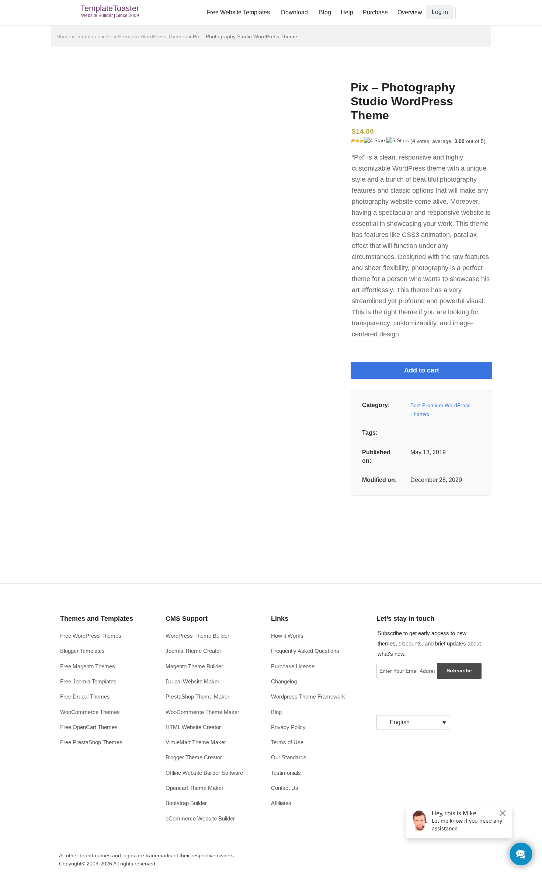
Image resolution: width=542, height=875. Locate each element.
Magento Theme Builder (194, 666)
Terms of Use (287, 742)
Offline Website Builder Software (204, 773)
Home (63, 36)
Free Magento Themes (87, 666)
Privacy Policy (288, 727)
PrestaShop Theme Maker (197, 696)
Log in (440, 12)
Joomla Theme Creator (193, 651)
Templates (88, 36)
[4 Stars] (375, 140)
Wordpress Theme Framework (308, 696)
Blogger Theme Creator (194, 757)
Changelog (284, 681)
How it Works (287, 636)
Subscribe (459, 670)
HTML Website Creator (193, 727)
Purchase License (293, 666)
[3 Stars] (361, 141)
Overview (409, 12)
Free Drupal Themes (85, 696)
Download (294, 12)
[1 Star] (353, 141)
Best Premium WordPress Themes (146, 36)
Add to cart (421, 370)
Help (347, 12)
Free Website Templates (238, 12)
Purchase (375, 12)
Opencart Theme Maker (194, 788)
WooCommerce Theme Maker (202, 712)
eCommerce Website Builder (200, 818)
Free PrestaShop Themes (91, 742)
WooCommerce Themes (90, 712)
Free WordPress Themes (90, 636)
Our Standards (288, 757)
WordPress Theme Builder (197, 636)
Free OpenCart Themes (89, 727)
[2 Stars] (357, 141)
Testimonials (286, 773)
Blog (325, 12)
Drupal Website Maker (192, 681)
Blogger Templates (82, 651)
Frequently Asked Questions (305, 651)
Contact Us (284, 788)
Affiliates (281, 803)
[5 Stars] (397, 140)
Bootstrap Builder (186, 803)
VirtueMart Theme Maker (196, 742)
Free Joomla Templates (88, 681)
